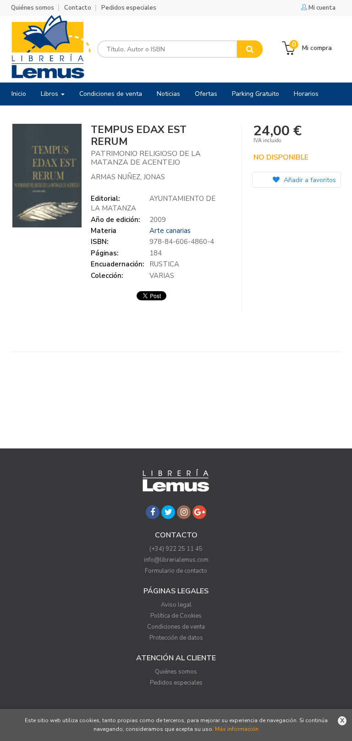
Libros (50, 93)
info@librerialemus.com (176, 560)
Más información (236, 729)
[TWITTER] (168, 512)
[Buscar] (250, 49)
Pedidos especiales (128, 8)
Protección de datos (176, 638)
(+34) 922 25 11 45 (176, 549)
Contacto (77, 8)
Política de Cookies (176, 616)
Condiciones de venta (176, 627)
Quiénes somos (32, 8)
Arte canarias (170, 230)
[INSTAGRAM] (184, 512)
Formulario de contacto (176, 571)
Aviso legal (176, 605)
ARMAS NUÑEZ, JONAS (128, 177)
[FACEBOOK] (153, 512)
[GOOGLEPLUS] (199, 512)
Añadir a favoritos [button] (309, 180)
